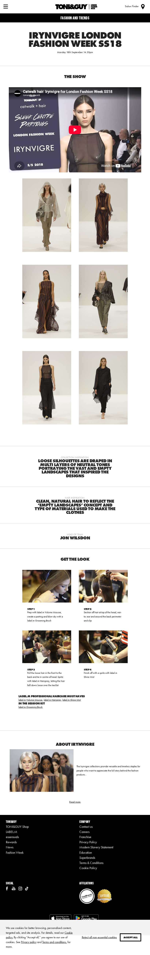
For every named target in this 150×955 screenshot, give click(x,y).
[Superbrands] (104, 896)
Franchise (85, 837)
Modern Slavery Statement (96, 847)
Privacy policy (28, 942)
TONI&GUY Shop (17, 827)
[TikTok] (27, 888)
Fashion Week (15, 853)
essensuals (12, 837)
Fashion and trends (75, 18)
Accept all (130, 937)
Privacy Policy (88, 842)
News (9, 847)
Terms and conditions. (54, 942)
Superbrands (87, 858)
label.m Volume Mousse (30, 699)
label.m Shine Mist (71, 699)
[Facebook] (7, 888)
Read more (75, 802)
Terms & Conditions (91, 863)
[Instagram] (20, 888)
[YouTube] (13, 888)
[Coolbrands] (87, 896)
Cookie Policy (88, 868)
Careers (84, 832)
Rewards (11, 842)
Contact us (86, 827)
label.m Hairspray (52, 699)
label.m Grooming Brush (30, 707)
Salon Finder (131, 6)
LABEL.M (11, 832)
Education (85, 853)
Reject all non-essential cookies (99, 937)
